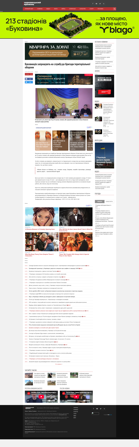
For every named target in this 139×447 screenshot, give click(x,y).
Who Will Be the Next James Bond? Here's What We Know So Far (75, 230)
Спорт (92, 9)
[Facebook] (92, 3)
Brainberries (27, 227)
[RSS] (103, 3)
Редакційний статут (29, 429)
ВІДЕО (75, 415)
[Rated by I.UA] (95, 414)
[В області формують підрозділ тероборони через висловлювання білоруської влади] (52, 382)
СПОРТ (75, 413)
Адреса (26, 421)
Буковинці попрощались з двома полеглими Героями (102, 58)
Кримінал (72, 9)
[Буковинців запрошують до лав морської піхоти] (29, 382)
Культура (83, 9)
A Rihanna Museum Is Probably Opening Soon (40, 229)
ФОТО (75, 418)
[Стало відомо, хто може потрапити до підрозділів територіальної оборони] (29, 375)
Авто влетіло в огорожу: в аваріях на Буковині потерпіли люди (103, 67)
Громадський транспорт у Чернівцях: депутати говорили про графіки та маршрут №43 (103, 52)
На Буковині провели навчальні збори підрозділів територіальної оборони (85, 375)
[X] (100, 3)
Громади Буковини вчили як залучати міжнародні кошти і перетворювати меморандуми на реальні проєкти (103, 46)
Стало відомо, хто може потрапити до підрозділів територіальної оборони (39, 375)
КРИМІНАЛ (76, 409)
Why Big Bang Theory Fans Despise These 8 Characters (39, 255)
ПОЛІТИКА (76, 407)
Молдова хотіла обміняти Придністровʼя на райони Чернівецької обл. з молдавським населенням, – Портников (104, 219)
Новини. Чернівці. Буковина (30, 411)
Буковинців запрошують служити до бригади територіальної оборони (62, 375)
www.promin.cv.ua (63, 415)
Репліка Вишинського (33, 388)
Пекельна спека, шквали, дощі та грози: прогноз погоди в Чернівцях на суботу (104, 233)
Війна (63, 9)
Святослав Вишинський (30, 431)
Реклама (100, 9)
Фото (56, 9)
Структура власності (29, 427)
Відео (48, 9)
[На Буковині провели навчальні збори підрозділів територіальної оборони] (74, 375)
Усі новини (58, 364)
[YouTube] (96, 3)
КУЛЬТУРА (76, 411)
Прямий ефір (29, 9)
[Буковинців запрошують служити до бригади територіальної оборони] (52, 375)
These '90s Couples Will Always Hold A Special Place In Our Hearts (74, 255)
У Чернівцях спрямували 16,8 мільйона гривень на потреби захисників (104, 62)
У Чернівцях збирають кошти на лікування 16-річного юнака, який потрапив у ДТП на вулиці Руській (102, 212)
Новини (39, 9)
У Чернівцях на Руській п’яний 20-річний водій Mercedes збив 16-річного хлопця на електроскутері (104, 226)
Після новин (65, 388)
